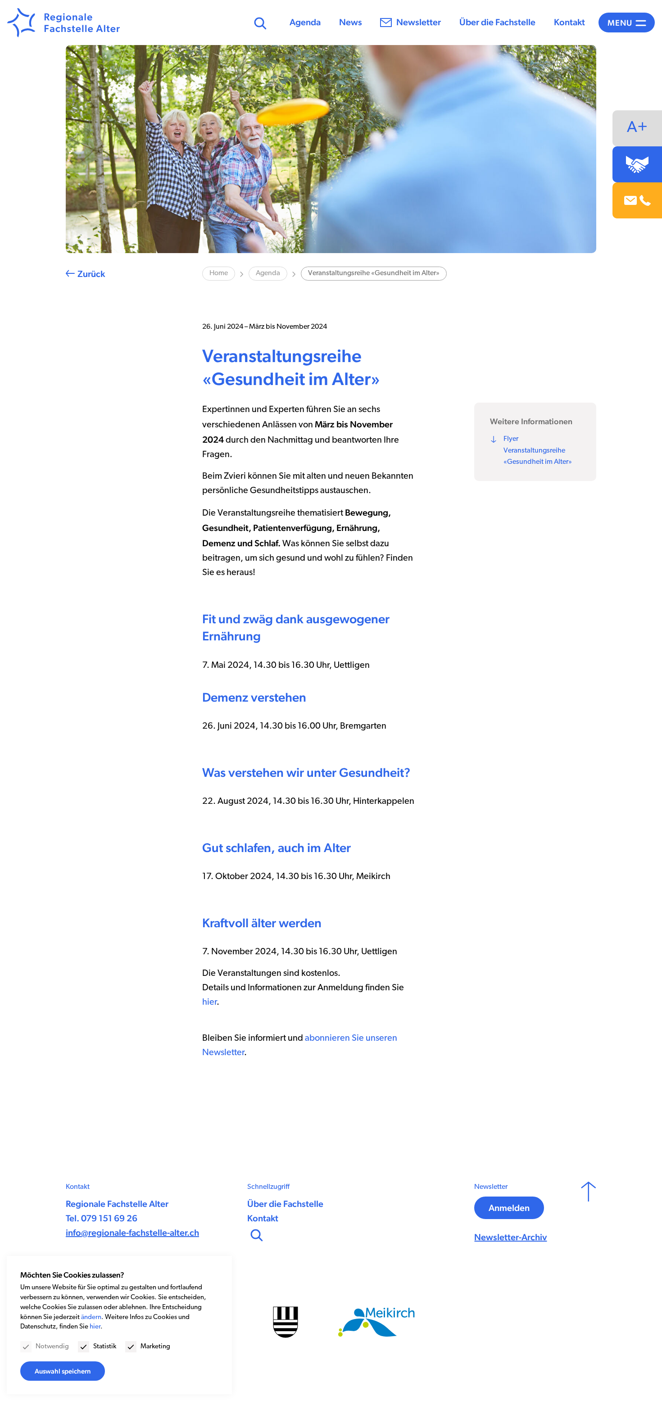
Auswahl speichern (63, 1371)
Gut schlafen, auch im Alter (276, 847)
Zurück (91, 273)
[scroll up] (588, 1213)
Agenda (305, 22)
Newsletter (418, 22)
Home (218, 273)
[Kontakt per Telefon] (645, 200)
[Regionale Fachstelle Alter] (63, 22)
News (350, 22)
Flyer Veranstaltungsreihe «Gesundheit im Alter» (537, 450)
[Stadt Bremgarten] (285, 1322)
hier (209, 1002)
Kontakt (569, 22)
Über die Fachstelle (497, 22)
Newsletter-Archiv (510, 1237)
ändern (91, 1317)
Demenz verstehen (254, 697)
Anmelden (509, 1207)
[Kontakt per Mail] (630, 200)
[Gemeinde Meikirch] (376, 1322)
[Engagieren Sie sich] (637, 164)
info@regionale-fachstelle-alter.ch (132, 1232)
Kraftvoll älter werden (262, 923)
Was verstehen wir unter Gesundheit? (306, 772)
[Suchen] (259, 22)
